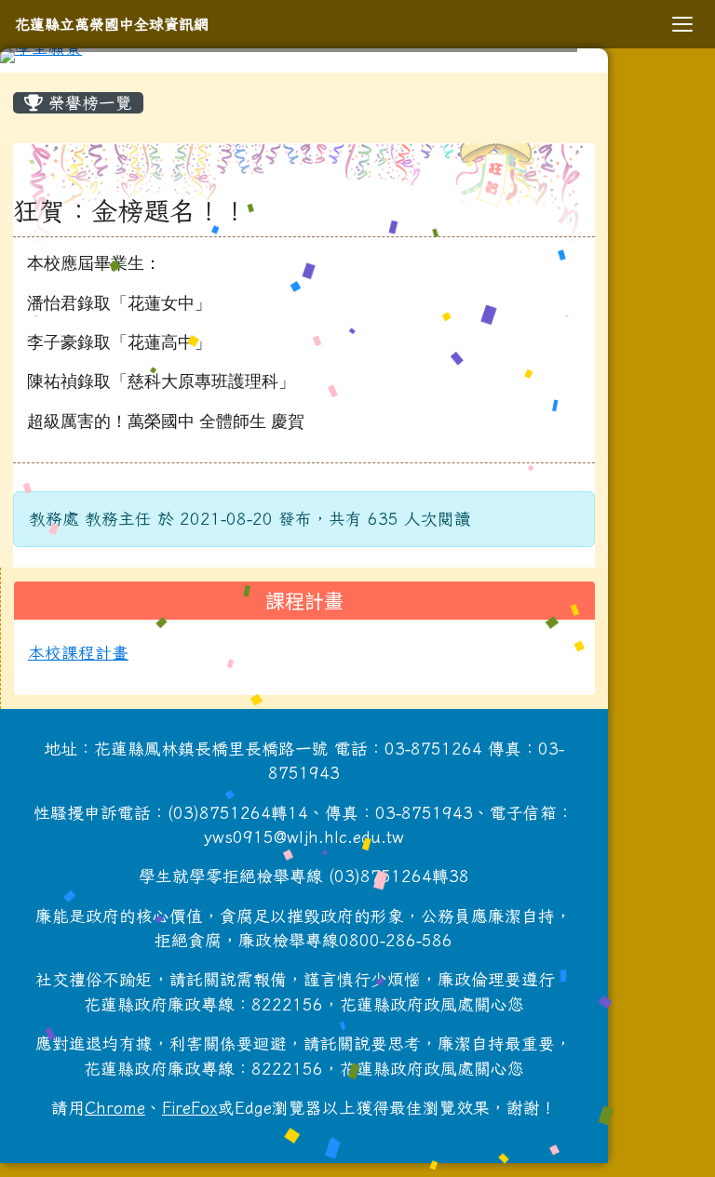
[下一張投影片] (563, 59)
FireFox (190, 1108)
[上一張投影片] (44, 59)
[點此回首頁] (304, 55)
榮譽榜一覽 (87, 103)
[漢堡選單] (682, 24)
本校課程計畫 (78, 653)
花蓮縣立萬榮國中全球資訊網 (112, 24)
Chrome (115, 1108)
